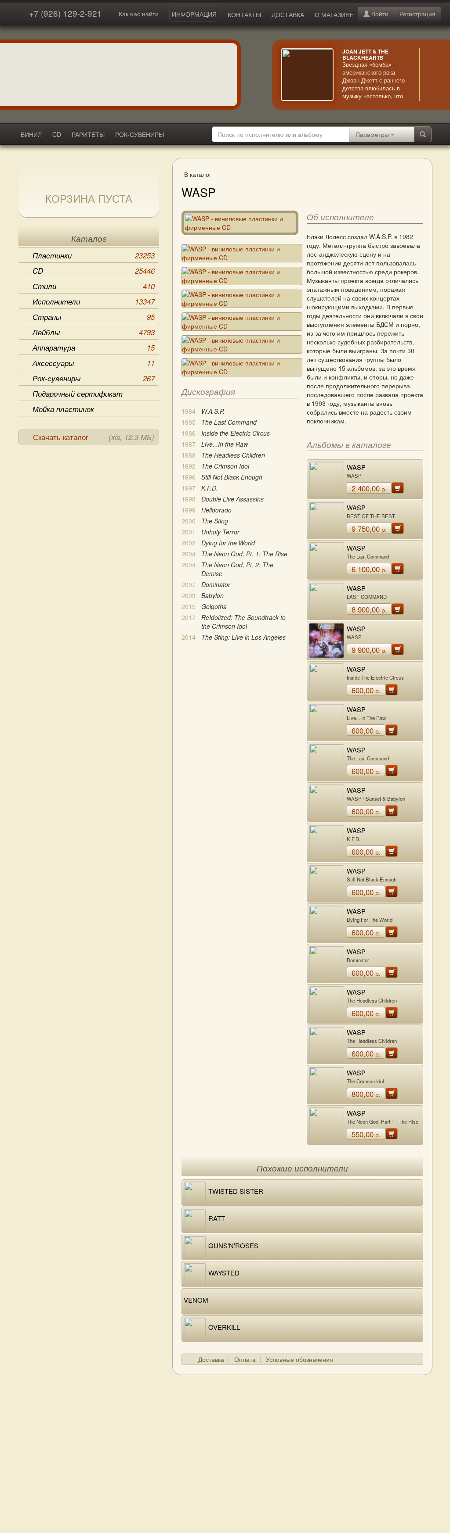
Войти (379, 13)
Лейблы (94, 332)
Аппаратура (94, 347)
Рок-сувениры (94, 378)
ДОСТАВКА (288, 14)
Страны (94, 317)
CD (56, 134)
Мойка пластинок (63, 409)
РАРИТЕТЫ (88, 134)
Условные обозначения (299, 1359)
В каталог (197, 174)
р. (369, 488)
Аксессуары (94, 363)
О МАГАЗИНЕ (334, 14)
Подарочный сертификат (78, 393)
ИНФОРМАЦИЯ (194, 14)
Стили (94, 286)
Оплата (245, 1359)
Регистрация (417, 13)
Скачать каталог (93, 437)
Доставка (211, 1359)
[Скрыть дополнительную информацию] (432, 74)
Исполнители (94, 301)
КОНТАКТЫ (244, 14)
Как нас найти (139, 13)
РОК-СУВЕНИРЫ (139, 134)
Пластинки (94, 255)
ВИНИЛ (31, 134)
